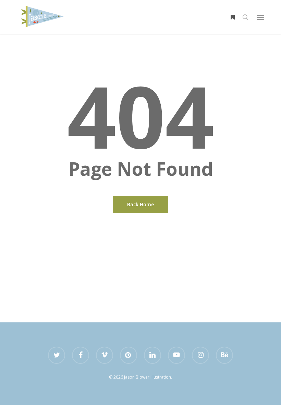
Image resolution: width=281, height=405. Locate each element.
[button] (260, 17)
